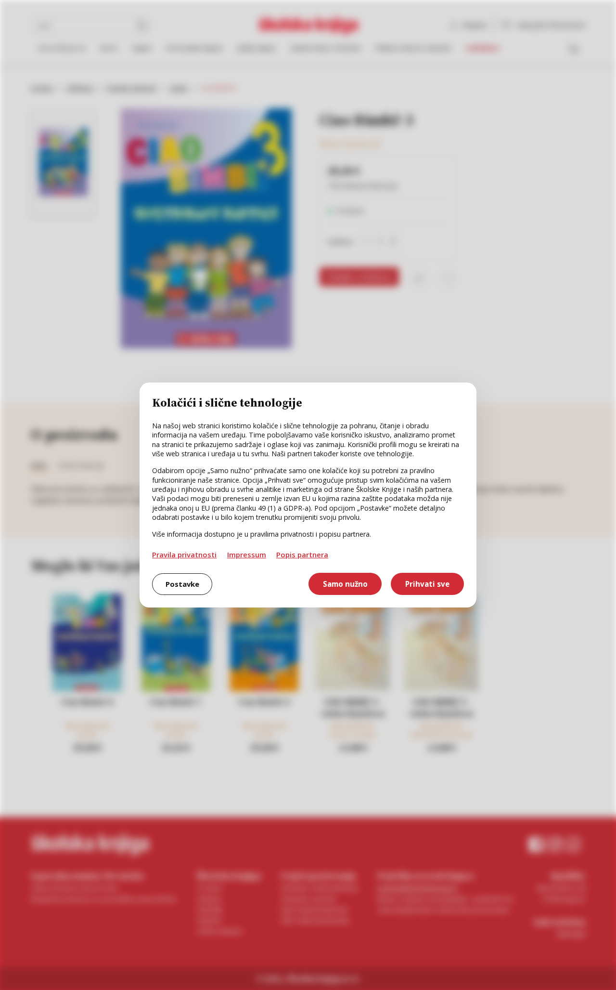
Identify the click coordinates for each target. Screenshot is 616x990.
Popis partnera (302, 554)
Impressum (246, 554)
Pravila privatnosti (184, 554)
